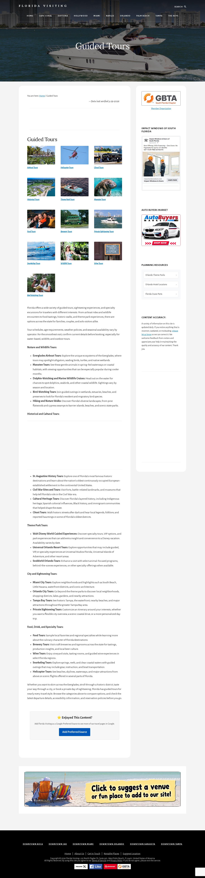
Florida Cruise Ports (153, 294)
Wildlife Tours (66, 263)
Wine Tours (98, 263)
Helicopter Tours (67, 167)
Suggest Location (131, 853)
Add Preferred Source (74, 732)
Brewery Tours (66, 231)
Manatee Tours (100, 199)
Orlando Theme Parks (155, 275)
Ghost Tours (98, 167)
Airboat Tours (32, 167)
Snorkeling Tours (33, 263)
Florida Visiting (43, 6)
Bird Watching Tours (35, 295)
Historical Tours (33, 199)
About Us (79, 853)
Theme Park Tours (67, 199)
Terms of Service (99, 860)
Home (68, 853)
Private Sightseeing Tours (104, 231)
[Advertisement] (74, 119)
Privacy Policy (116, 860)
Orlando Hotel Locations (156, 284)
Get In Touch (94, 853)
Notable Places (111, 853)
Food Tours (31, 231)
